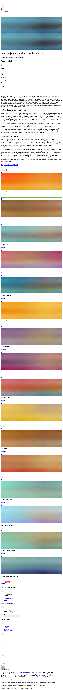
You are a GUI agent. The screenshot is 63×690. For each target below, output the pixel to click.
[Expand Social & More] (2, 623)
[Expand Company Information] (2, 591)
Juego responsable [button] (8, 613)
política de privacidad (31, 672)
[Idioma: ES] (3, 8)
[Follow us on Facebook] (3, 584)
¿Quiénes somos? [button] (8, 594)
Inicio (5, 600)
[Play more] (3, 6)
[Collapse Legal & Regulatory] (2, 607)
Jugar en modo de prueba (7, 57)
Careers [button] (6, 595)
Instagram (6, 629)
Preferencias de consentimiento (12, 616)
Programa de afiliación (10, 597)
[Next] (5, 170)
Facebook (6, 626)
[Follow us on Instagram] (1, 584)
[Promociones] (1, 4)
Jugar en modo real (19, 57)
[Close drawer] (2, 10)
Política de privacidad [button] (9, 611)
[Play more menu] (1, 6)
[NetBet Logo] (4, 12)
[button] (1, 172)
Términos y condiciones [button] (10, 610)
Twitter (6, 627)
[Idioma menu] (1, 8)
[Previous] (2, 170)
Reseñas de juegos (8, 630)
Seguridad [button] (6, 614)
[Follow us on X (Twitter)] (5, 584)
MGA (48, 676)
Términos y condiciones (18, 672)
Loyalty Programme (9, 598)
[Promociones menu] (2, 4)
